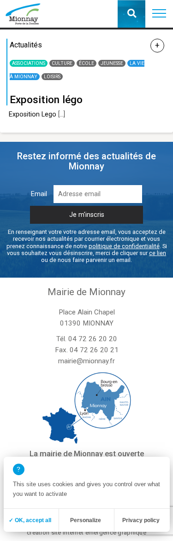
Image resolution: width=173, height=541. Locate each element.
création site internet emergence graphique (86, 532)
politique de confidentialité (124, 246)
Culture (62, 63)
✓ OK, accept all (30, 520)
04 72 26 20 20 (92, 339)
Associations (28, 63)
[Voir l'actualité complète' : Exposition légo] (157, 46)
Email (39, 194)
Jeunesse (112, 63)
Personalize (85, 520)
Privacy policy (141, 520)
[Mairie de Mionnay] (23, 13)
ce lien (157, 253)
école (86, 63)
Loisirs (52, 77)
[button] (159, 14)
